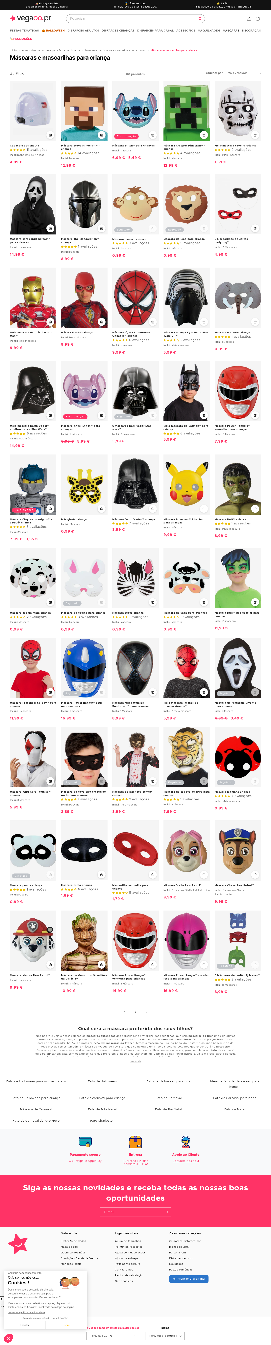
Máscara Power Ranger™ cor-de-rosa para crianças (186, 977)
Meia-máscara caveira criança (236, 145)
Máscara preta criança (76, 885)
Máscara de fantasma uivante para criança (235, 705)
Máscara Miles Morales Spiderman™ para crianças (130, 705)
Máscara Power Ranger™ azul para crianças (81, 705)
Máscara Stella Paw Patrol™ (182, 885)
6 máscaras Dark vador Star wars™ (131, 428)
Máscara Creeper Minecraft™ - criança (184, 147)
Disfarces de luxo (180, 1258)
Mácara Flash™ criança (77, 332)
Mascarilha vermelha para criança (130, 887)
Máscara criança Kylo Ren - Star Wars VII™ (185, 334)
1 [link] (125, 1012)
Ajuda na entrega (126, 1258)
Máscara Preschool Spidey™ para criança (33, 705)
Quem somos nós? (73, 1252)
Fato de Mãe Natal (102, 1109)
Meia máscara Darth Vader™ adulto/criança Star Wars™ (29, 428)
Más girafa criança (74, 519)
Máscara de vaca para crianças (185, 613)
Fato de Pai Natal (168, 1109)
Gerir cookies (124, 1281)
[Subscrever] (166, 1212)
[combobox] (135, 18)
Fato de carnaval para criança (102, 1098)
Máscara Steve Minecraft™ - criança (80, 147)
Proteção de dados (73, 1241)
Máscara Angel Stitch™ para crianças (80, 428)
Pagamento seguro (127, 1264)
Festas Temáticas (180, 1269)
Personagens (177, 1252)
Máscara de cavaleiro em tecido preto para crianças (83, 794)
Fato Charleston (102, 1120)
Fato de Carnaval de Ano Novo (36, 1120)
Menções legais (71, 1264)
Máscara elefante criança (232, 332)
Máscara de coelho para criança (83, 613)
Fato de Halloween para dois (169, 1081)
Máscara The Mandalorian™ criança (80, 241)
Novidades (176, 1264)
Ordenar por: (215, 73)
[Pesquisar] (200, 18)
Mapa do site (69, 1247)
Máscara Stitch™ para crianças (133, 145)
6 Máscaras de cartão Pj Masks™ (237, 975)
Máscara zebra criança (128, 613)
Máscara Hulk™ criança (231, 519)
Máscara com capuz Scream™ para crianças (30, 241)
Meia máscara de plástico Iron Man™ (31, 334)
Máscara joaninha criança (232, 792)
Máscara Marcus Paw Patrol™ (30, 975)
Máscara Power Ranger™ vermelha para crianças (129, 977)
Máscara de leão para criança (184, 239)
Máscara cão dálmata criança (30, 613)
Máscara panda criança (26, 885)
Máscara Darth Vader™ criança (133, 519)
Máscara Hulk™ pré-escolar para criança (237, 615)
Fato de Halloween (102, 1081)
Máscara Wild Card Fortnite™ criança (30, 794)
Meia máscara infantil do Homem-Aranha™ (180, 705)
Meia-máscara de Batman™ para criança (186, 428)
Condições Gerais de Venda (79, 1258)
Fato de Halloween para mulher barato (36, 1081)
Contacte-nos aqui (186, 1161)
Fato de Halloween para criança (36, 1098)
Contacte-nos (124, 1269)
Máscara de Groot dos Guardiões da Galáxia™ (84, 977)
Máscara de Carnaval (36, 1109)
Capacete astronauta (24, 145)
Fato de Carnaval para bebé (235, 1098)
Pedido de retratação (129, 1275)
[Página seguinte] (146, 1012)
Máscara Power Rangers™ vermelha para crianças (232, 428)
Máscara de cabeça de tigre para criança (186, 794)
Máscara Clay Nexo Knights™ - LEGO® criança (31, 521)
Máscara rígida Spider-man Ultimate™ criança (131, 334)
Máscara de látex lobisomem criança (132, 794)
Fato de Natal (235, 1109)
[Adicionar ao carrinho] (50, 135)
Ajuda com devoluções (130, 1252)
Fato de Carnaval (169, 1098)
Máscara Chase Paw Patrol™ (234, 885)
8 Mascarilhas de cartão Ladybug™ (231, 241)
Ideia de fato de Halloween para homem (235, 1084)
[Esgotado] (153, 228)
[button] (24, 31)
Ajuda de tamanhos (128, 1241)
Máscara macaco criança (129, 239)
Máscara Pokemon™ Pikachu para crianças (183, 521)
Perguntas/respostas (128, 1247)
